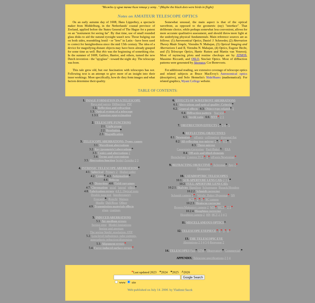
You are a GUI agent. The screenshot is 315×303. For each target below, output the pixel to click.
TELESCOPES (180, 250)
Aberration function (102, 160)
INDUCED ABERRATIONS (113, 217)
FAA (227, 149)
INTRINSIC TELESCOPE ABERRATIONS (110, 168)
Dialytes (182, 187)
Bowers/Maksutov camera (190, 207)
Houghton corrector (208, 211)
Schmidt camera (181, 195)
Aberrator (199, 62)
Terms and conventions (114, 156)
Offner (123, 202)
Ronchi (113, 199)
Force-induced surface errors (113, 248)
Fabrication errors (101, 191)
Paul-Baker (213, 149)
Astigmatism (120, 176)
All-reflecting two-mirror (197, 141)
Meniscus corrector (208, 203)
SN (233, 195)
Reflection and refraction (114, 107)
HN (208, 214)
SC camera (212, 199)
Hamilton (195, 187)
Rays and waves (101, 104)
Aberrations (190, 242)
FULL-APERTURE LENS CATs (207, 183)
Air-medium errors (113, 221)
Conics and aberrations (113, 153)
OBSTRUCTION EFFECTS (199, 125)
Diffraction (119, 104)
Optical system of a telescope (114, 111)
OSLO (195, 59)
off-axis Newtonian (223, 157)
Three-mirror (206, 145)
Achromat (219, 165)
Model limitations (120, 225)
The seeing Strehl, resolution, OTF (111, 232)
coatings (115, 210)
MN (212, 207)
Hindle (100, 202)
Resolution (113, 130)
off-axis (198, 137)
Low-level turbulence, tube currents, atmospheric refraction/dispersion (113, 237)
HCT (215, 214)
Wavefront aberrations (114, 145)
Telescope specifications (208, 258)
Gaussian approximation (115, 115)
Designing (203, 168)
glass (105, 210)
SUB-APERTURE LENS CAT (202, 180)
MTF (214, 117)
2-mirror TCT (195, 157)
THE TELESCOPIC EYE (206, 238)
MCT (221, 207)
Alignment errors (113, 243)
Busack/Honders (229, 187)
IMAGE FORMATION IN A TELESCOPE (113, 100)
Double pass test (101, 195)
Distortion (101, 183)
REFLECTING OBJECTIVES (205, 133)
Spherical (97, 172)
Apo (231, 165)
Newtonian (183, 137)
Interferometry (122, 195)
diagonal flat (229, 137)
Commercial (232, 250)
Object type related (217, 108)
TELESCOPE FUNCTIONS (113, 122)
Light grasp (114, 126)
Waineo (123, 199)
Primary (110, 172)
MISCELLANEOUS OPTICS (205, 222)
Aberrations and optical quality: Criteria (205, 104)
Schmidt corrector (208, 191)
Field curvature (124, 183)
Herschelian (178, 157)
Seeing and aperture (111, 228)
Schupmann (209, 187)
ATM (201, 250)
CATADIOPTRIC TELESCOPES (206, 176)
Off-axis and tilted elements (206, 153)
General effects (188, 108)
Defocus (114, 179)
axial (113, 187)
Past (192, 250)
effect (131, 187)
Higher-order (128, 172)
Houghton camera (191, 214)
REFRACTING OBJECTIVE (191, 165)
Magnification (114, 134)
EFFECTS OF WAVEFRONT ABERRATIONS (205, 100)
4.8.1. (118, 191)
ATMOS (241, 55)
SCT (191, 199)
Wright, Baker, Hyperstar (212, 195)
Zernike (129, 160)
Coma (100, 176)
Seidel (120, 160)
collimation (212, 137)
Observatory (214, 250)
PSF (129, 104)
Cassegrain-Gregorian (190, 149)
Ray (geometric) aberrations (113, 149)
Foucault (99, 199)
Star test (219, 113)
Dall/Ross (112, 202)
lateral (122, 187)
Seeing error (99, 225)
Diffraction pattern (199, 113)
